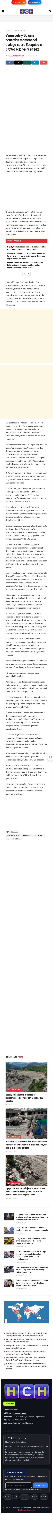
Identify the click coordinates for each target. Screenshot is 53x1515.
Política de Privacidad (27, 1510)
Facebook (8, 1497)
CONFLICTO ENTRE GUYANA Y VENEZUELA (21, 835)
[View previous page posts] (24, 274)
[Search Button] (50, 11)
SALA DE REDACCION (16, 56)
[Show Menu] (3, 11)
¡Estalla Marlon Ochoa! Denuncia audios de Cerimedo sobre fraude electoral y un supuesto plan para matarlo (32, 1283)
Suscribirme (40, 1485)
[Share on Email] (43, 63)
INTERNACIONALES (18, 31)
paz (8, 839)
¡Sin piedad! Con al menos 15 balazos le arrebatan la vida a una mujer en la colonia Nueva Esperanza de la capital (32, 1216)
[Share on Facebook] (10, 63)
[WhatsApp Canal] (50, 757)
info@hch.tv (14, 1410)
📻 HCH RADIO (34, 2)
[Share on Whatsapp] (27, 63)
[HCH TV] (26, 1391)
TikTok (34, 1497)
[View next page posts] (29, 274)
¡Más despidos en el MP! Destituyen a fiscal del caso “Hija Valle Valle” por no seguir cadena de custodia (32, 1269)
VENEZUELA (16, 839)
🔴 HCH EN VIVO (19, 2)
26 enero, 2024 (33, 56)
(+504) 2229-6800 (19, 1413)
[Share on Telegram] (35, 63)
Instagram (24, 1497)
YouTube (44, 1497)
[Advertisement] (26, 18)
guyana (40, 835)
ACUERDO (14, 832)
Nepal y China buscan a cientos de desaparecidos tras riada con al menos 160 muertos (24, 1097)
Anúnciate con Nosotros (23, 1423)
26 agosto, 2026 (11, 1104)
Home (8, 31)
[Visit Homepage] (26, 11)
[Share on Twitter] (18, 63)
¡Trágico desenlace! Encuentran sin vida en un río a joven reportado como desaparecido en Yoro (31, 1241)
